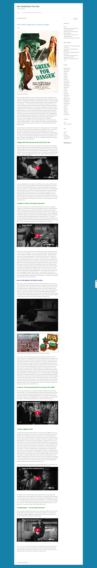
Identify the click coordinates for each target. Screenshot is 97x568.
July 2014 (65, 88)
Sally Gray (40, 549)
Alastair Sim (33, 99)
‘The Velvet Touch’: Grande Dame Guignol (72, 37)
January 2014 (66, 96)
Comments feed (67, 136)
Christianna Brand (41, 546)
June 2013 (65, 108)
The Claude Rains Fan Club (28, 6)
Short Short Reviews (68, 124)
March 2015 (66, 79)
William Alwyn (35, 551)
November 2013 (67, 100)
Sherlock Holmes (45, 549)
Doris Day (54, 546)
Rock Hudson (35, 549)
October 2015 (66, 71)
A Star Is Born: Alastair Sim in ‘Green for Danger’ (33, 25)
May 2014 (65, 90)
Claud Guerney (49, 546)
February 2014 (66, 95)
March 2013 (66, 112)
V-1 (31, 551)
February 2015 (66, 80)
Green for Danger (35, 547)
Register (65, 131)
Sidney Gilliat (52, 549)
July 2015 (65, 73)
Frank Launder (28, 547)
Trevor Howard (28, 551)
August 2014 (66, 87)
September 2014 (67, 85)
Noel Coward (25, 549)
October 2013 (66, 101)
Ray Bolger (30, 549)
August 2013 (66, 104)
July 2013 (65, 106)
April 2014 (66, 92)
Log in (65, 133)
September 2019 (67, 68)
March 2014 (66, 93)
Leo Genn (54, 547)
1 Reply (18, 27)
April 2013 (66, 111)
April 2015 (66, 77)
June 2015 (65, 74)
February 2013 (66, 114)
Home (18, 12)
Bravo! (65, 26)
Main (28, 546)
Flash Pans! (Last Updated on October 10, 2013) (32, 12)
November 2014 (67, 82)
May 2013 (65, 109)
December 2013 (67, 98)
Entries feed (66, 135)
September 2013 (67, 103)
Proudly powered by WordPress (22, 562)
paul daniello (66, 49)
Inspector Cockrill (42, 547)
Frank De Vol (22, 547)
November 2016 (67, 69)
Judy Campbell (49, 547)
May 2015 (65, 76)
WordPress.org (66, 138)
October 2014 (66, 84)
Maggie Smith (19, 549)
